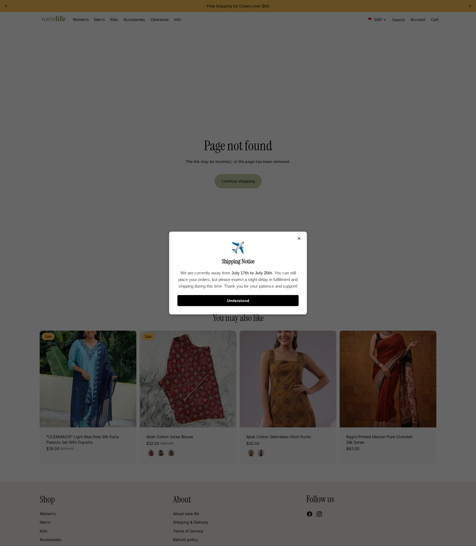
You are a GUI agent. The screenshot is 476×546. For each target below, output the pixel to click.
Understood (238, 300)
